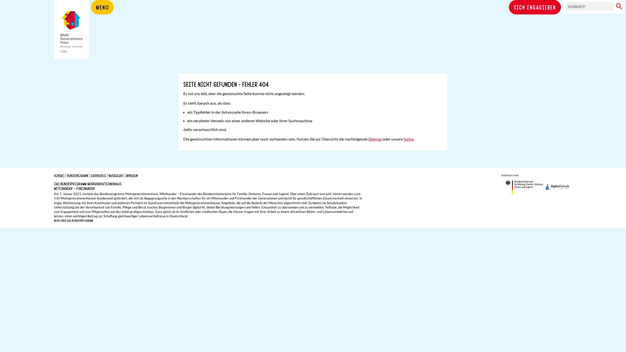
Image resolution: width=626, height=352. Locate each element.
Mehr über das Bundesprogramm (73, 220)
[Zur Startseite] (71, 36)
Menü (102, 7)
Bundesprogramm (77, 175)
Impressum (131, 175)
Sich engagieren (535, 7)
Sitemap (375, 139)
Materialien (116, 175)
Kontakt (59, 175)
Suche (408, 139)
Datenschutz (98, 175)
